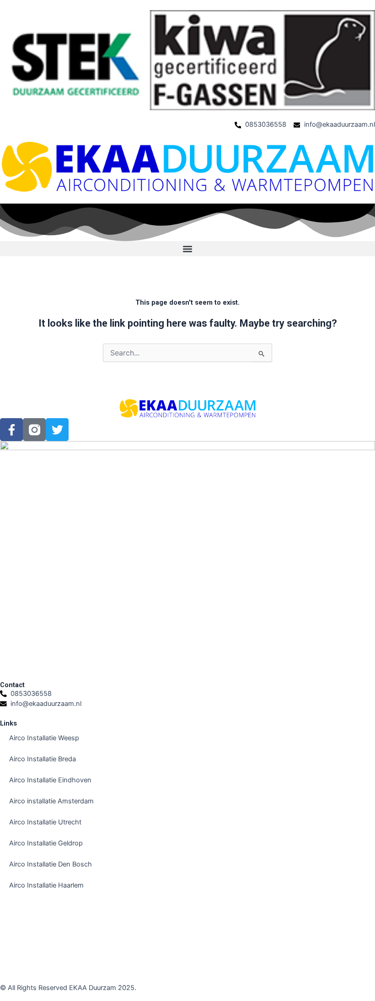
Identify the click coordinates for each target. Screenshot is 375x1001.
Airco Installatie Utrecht (45, 822)
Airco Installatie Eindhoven (50, 780)
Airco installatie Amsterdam (51, 801)
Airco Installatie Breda (42, 759)
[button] (187, 248)
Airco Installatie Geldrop (46, 843)
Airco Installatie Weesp (44, 738)
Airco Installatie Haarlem (46, 885)
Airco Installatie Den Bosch (50, 864)
